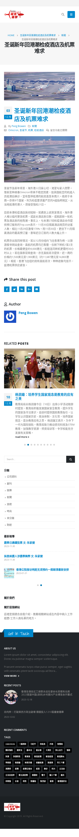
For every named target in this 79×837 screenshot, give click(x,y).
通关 (62, 775)
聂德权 (34, 775)
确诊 (46, 769)
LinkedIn (22, 289)
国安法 (19, 750)
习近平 (33, 744)
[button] (25, 445)
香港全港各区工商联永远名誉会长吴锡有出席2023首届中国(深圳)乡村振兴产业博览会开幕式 (46, 693)
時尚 (9, 511)
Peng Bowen (19, 126)
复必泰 (39, 750)
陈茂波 (43, 781)
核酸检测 (39, 762)
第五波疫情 (23, 775)
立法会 (62, 769)
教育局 (27, 756)
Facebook (7, 289)
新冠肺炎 (60, 756)
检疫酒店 (39, 130)
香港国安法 (62, 781)
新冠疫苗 (49, 756)
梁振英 (50, 762)
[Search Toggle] (63, 14)
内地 (51, 744)
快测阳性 (16, 756)
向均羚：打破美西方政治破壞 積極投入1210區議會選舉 (34, 711)
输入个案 (53, 775)
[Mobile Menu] (71, 14)
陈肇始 (33, 781)
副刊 (9, 483)
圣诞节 (23, 130)
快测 (7, 756)
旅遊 (9, 504)
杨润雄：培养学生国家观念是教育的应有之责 (44, 396)
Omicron (13, 130)
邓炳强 (8, 781)
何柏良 (42, 744)
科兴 (53, 769)
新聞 (34, 126)
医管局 (60, 744)
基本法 (29, 750)
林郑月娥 (28, 762)
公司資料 (12, 476)
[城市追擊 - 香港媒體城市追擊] (14, 14)
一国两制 (22, 744)
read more (21, 436)
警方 (43, 775)
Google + (29, 289)
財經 (9, 525)
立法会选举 (10, 775)
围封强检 (9, 750)
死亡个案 (60, 762)
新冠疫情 (38, 756)
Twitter (14, 289)
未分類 (10, 518)
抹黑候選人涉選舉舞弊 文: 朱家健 (23, 556)
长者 (17, 781)
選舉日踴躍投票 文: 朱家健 (19, 542)
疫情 (17, 769)
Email (37, 289)
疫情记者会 (27, 769)
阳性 (25, 781)
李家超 (8, 762)
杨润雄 (17, 762)
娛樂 (9, 490)
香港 (51, 781)
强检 (68, 750)
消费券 (8, 769)
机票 (30, 130)
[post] (9, 573)
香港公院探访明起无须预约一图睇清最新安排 (42, 569)
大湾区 (48, 750)
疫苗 (38, 769)
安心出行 (59, 750)
